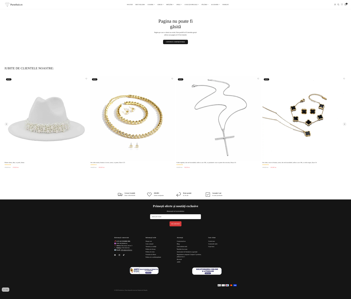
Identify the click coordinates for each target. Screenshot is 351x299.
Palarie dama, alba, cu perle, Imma (14, 162)
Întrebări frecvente (182, 249)
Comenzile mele (212, 244)
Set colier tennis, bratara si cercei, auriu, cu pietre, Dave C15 (107, 162)
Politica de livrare (151, 249)
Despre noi (149, 241)
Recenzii (179, 259)
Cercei (159, 4)
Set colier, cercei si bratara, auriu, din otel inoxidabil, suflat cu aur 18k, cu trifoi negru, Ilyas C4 (289, 162)
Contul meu (211, 241)
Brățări (169, 4)
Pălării (204, 4)
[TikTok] (125, 255)
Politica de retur (150, 252)
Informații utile (151, 237)
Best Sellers (140, 4)
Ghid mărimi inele (182, 246)
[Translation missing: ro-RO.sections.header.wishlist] (342, 4)
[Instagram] (121, 255)
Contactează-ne (181, 241)
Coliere (150, 4)
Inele (178, 4)
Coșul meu (211, 246)
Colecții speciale (191, 4)
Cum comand (149, 244)
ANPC (179, 262)
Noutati (130, 4)
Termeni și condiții (151, 246)
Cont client (212, 237)
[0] (345, 4)
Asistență (180, 237)
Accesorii (214, 4)
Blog (178, 244)
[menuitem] (130, 5)
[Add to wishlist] (86, 79)
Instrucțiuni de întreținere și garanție (187, 252)
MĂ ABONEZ (175, 224)
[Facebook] (116, 255)
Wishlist (225, 4)
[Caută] (338, 4)
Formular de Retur (151, 254)
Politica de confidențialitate (153, 257)
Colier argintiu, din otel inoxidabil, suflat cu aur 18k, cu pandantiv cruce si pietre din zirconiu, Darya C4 (206, 162)
